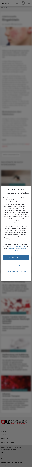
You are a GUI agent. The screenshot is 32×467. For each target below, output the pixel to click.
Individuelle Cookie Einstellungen (16, 271)
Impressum (16, 276)
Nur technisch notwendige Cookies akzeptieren (16, 267)
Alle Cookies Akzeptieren (16, 257)
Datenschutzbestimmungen (17, 246)
